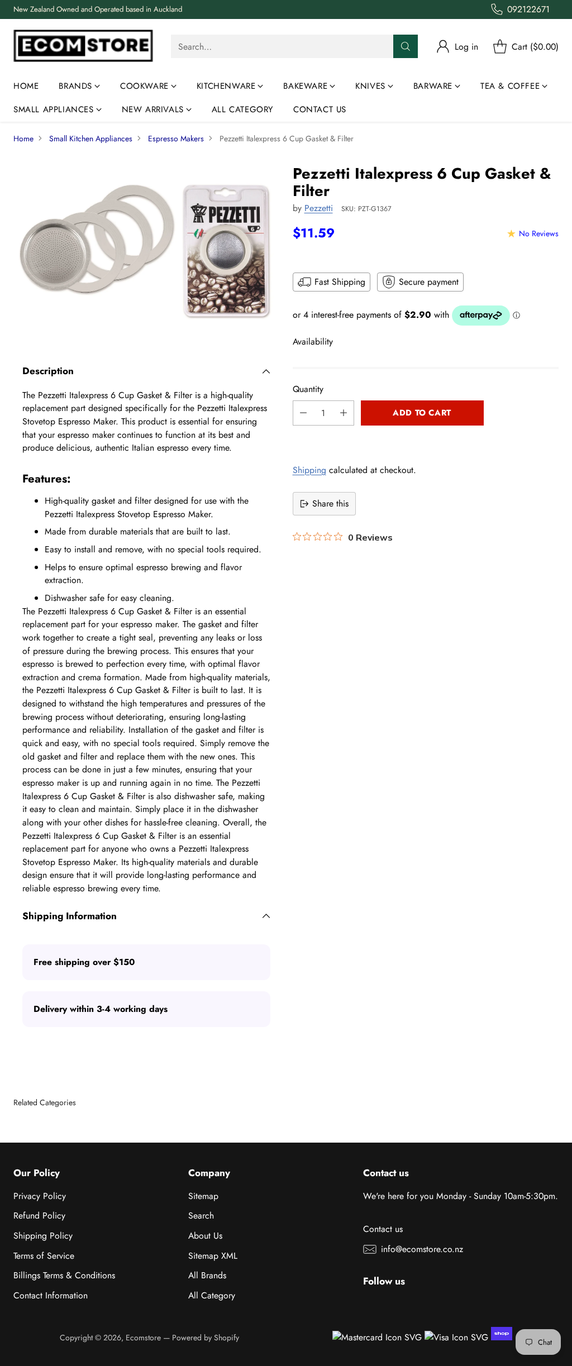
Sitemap (203, 1196)
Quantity (308, 389)
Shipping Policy (43, 1235)
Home (23, 138)
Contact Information (50, 1295)
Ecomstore (143, 1337)
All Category (211, 1295)
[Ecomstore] (83, 46)
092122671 (528, 9)
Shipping (309, 470)
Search (201, 1215)
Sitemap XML (212, 1255)
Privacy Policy (39, 1196)
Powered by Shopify (205, 1337)
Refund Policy (39, 1215)
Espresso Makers (176, 138)
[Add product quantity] (343, 413)
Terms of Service (43, 1255)
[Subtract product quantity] (303, 413)
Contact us (383, 1228)
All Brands (207, 1275)
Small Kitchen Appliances (90, 138)
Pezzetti (318, 208)
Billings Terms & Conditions (64, 1275)
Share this (330, 503)
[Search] (405, 46)
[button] (426, 438)
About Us (205, 1235)
